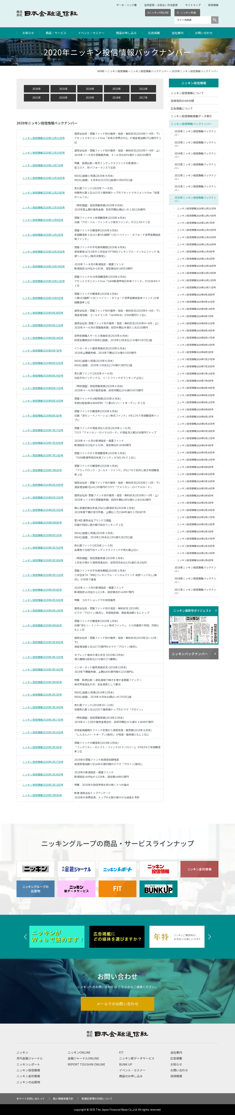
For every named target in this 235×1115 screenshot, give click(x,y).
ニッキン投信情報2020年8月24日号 (42, 375)
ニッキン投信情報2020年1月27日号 (42, 762)
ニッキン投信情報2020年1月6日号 (42, 795)
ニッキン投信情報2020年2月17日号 (42, 719)
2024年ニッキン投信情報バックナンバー (195, 155)
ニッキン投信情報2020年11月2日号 (42, 235)
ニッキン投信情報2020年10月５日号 (196, 287)
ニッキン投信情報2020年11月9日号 (42, 220)
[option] (58, 937)
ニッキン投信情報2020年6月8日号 (42, 522)
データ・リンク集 (126, 5)
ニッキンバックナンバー (190, 653)
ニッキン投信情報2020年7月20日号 (42, 443)
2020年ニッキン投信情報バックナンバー (195, 199)
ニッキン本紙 (188, 12)
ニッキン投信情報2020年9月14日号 (42, 338)
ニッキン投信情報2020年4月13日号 (42, 610)
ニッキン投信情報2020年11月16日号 (43, 207)
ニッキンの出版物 (28, 1082)
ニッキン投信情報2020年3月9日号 (42, 682)
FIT (121, 1052)
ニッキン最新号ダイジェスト (192, 610)
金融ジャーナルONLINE (83, 1058)
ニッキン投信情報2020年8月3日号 (42, 415)
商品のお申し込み (131, 1076)
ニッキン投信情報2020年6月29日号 (42, 485)
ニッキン (22, 1052)
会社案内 (177, 33)
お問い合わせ (204, 33)
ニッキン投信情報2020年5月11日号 (42, 575)
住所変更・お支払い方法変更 (161, 5)
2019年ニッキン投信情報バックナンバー (195, 569)
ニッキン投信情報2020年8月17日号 (42, 388)
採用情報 (213, 5)
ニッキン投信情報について (187, 93)
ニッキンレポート (28, 1064)
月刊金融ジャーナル (30, 1058)
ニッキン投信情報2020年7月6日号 (42, 470)
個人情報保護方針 (63, 1098)
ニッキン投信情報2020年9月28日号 (42, 313)
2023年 (116, 89)
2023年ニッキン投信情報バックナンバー (195, 166)
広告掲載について (182, 108)
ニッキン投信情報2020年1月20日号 (42, 774)
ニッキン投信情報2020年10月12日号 (43, 281)
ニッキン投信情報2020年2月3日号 (42, 747)
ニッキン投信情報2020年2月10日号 (42, 732)
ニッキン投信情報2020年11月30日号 (43, 178)
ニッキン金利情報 (28, 1076)
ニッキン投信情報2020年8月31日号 (42, 363)
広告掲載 (154, 33)
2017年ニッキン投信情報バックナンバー (195, 591)
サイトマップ (193, 5)
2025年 (63, 89)
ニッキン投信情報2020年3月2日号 (42, 694)
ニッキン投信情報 (117, 71)
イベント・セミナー (91, 33)
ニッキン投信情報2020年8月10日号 (42, 401)
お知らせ (28, 33)
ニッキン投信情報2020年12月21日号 (43, 138)
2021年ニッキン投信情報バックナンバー (195, 188)
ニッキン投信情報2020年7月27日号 (42, 430)
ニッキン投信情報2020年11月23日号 (43, 192)
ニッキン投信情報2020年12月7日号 (42, 165)
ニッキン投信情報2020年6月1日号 (42, 535)
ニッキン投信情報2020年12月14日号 (43, 152)
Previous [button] (25, 936)
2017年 (143, 97)
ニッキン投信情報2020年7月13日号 (42, 455)
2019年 (90, 97)
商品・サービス (56, 33)
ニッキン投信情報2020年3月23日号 (42, 657)
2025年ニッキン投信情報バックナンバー (195, 144)
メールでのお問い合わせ (118, 1003)
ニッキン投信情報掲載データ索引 (191, 116)
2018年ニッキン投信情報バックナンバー (195, 580)
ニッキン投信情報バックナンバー (149, 71)
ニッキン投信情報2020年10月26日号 (43, 251)
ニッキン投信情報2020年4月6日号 (42, 625)
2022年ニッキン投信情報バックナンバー (195, 177)
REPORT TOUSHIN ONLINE (86, 1064)
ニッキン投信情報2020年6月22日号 (42, 497)
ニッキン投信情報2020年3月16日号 (42, 669)
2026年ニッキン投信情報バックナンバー (195, 133)
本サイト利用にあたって (31, 1098)
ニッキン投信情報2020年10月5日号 (42, 298)
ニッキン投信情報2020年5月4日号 (42, 590)
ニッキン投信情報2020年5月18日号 (42, 560)
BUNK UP (125, 1064)
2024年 (90, 89)
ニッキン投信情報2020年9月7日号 (42, 350)
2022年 (143, 89)
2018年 (116, 97)
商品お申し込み (126, 33)
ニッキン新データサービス (136, 1058)
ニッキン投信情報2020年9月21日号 (42, 325)
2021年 (36, 97)
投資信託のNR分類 (182, 101)
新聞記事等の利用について (97, 1098)
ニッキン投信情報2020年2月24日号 (42, 707)
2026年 (36, 89)
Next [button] (209, 936)
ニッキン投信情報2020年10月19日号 (43, 266)
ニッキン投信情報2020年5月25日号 (42, 547)
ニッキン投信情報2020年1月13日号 (42, 785)
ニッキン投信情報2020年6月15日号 (42, 510)
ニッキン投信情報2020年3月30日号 (42, 642)
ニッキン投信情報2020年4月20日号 (42, 600)
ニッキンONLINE (159, 12)
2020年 (63, 97)
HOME (101, 71)
